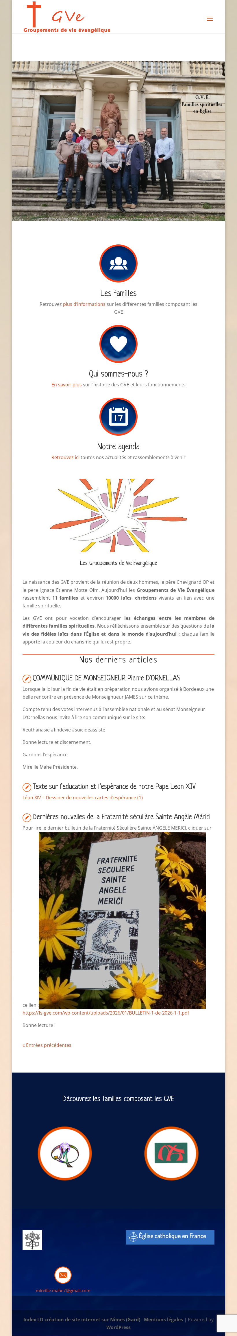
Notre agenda (118, 447)
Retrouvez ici (65, 457)
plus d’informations (84, 304)
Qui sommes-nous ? (118, 374)
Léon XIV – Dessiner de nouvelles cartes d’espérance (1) (83, 797)
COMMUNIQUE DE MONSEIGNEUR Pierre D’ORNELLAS (106, 678)
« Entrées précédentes (47, 1045)
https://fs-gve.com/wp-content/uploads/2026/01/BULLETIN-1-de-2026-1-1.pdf (106, 1013)
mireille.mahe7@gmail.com (63, 1290)
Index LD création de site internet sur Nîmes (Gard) (81, 1319)
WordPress (118, 1327)
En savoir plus (66, 384)
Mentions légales (163, 1319)
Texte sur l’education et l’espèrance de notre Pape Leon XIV (114, 787)
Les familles (119, 294)
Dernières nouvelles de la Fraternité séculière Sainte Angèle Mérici (121, 817)
